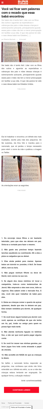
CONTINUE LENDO (21, 390)
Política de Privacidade (14, 403)
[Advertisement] (21, 112)
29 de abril (22, 39)
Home (3, 403)
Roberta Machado (9, 39)
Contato (26, 403)
